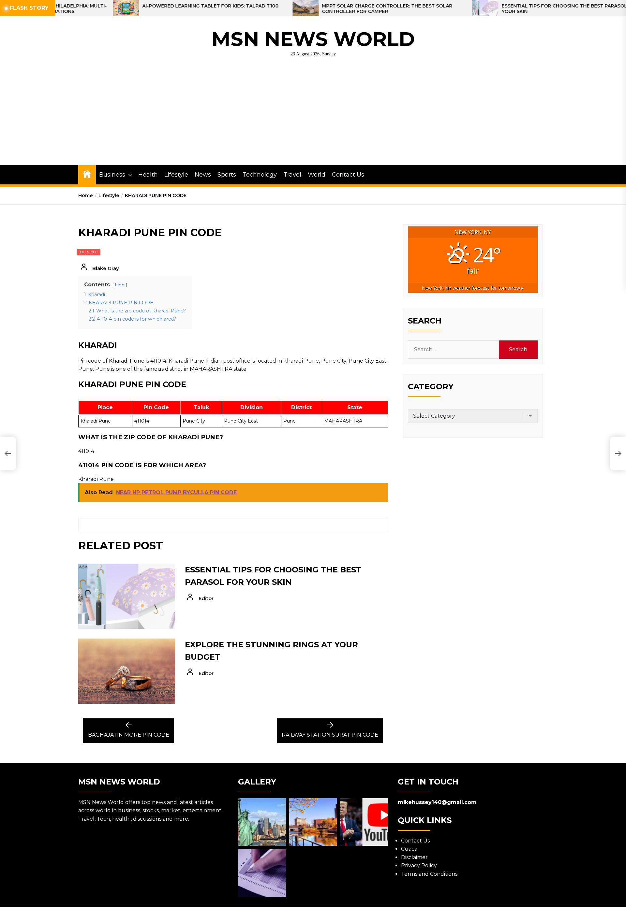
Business (112, 174)
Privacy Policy (419, 865)
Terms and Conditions (429, 874)
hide (120, 284)
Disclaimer (414, 857)
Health (148, 174)
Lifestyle (176, 174)
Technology (260, 174)
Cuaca (409, 849)
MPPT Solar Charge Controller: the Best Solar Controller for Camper (339, 8)
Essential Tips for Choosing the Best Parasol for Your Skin (522, 8)
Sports (226, 174)
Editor (206, 598)
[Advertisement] (313, 116)
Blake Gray (105, 268)
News (203, 174)
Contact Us (348, 174)
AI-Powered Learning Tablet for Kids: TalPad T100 (162, 6)
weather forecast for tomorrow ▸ (473, 288)
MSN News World (313, 39)
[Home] (87, 173)
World (316, 174)
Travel (292, 174)
